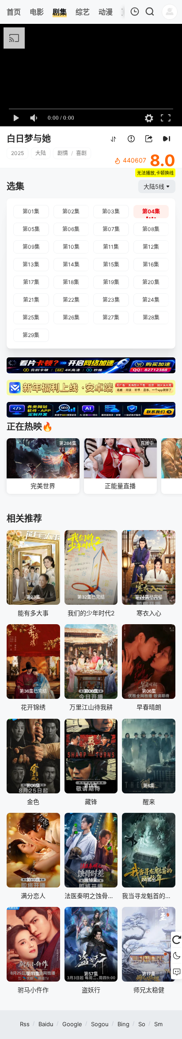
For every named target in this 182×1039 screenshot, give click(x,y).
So (141, 1024)
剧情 (62, 153)
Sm (158, 1024)
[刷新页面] (176, 940)
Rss (25, 1024)
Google (72, 1024)
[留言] (176, 971)
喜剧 (81, 153)
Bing (123, 1024)
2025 (17, 153)
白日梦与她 (29, 138)
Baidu (45, 1024)
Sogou (100, 1024)
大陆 (40, 153)
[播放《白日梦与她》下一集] (166, 139)
